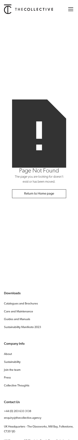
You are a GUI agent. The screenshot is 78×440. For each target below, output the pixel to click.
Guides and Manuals (17, 319)
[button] (70, 9)
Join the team (12, 370)
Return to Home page (39, 193)
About (8, 354)
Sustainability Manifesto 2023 (22, 327)
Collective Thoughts (16, 385)
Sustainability (12, 362)
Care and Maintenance (18, 311)
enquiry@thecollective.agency (22, 418)
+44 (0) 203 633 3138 (17, 411)
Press (7, 377)
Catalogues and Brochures (21, 303)
